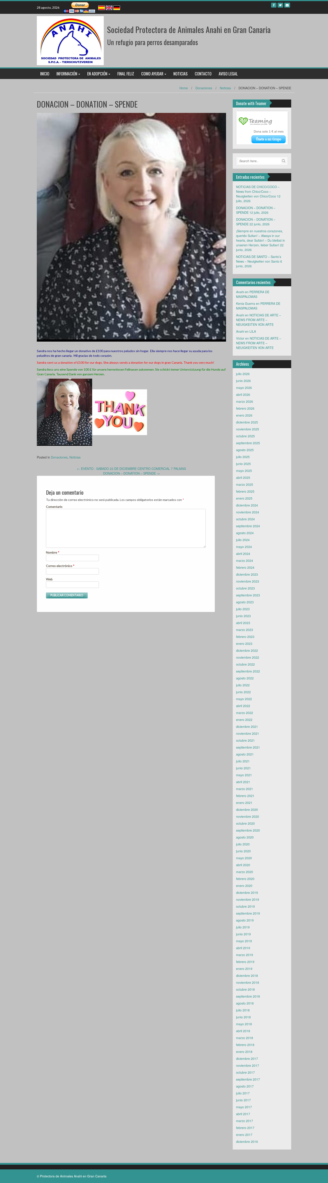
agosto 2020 (245, 837)
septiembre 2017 (248, 1079)
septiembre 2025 (248, 443)
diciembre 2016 (247, 1141)
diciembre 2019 (247, 892)
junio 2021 (243, 768)
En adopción (97, 74)
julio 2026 (243, 374)
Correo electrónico (60, 566)
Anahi (52, 344)
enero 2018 (244, 1051)
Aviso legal (228, 74)
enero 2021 (244, 802)
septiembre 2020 (248, 830)
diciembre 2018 (247, 975)
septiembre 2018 (248, 996)
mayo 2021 (244, 775)
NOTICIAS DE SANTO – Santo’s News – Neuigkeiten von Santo (258, 259)
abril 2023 (243, 623)
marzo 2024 (244, 560)
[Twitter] (280, 5)
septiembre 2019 (248, 913)
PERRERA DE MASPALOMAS (252, 294)
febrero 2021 (245, 795)
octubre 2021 (245, 740)
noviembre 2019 (247, 899)
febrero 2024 (245, 567)
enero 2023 (244, 643)
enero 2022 (244, 719)
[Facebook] (273, 5)
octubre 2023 (245, 588)
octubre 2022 (245, 664)
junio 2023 (243, 616)
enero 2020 (244, 885)
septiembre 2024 (248, 526)
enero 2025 (244, 498)
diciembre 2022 (247, 650)
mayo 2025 (244, 470)
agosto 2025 (245, 450)
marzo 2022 (244, 712)
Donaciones (203, 88)
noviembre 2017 (247, 1065)
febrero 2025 (245, 491)
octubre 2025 (245, 436)
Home (183, 88)
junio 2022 (243, 692)
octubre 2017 (245, 1072)
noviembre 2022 (247, 657)
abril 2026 (243, 394)
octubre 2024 (245, 519)
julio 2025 (243, 457)
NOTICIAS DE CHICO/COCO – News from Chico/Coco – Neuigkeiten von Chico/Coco (258, 191)
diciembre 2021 (247, 726)
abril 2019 (243, 948)
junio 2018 (243, 1017)
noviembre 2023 (247, 581)
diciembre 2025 (247, 422)
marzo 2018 (244, 1038)
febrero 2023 (245, 636)
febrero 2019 (245, 961)
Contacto (203, 74)
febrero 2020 (245, 878)
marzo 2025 (244, 484)
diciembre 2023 (247, 574)
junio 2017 (243, 1100)
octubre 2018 (245, 989)
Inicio (44, 74)
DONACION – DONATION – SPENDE (131, 473)
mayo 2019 (244, 941)
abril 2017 (243, 1114)
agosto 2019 (245, 920)
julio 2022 (243, 685)
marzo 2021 (244, 789)
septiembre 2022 (248, 671)
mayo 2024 (244, 546)
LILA (252, 331)
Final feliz (125, 74)
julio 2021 (243, 761)
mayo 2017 (244, 1107)
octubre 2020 (245, 823)
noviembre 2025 (247, 429)
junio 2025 (243, 463)
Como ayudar (152, 74)
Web (49, 579)
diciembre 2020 (247, 809)
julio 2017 (243, 1093)
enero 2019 (244, 968)
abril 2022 (243, 706)
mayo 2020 (244, 858)
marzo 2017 (244, 1121)
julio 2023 (243, 609)
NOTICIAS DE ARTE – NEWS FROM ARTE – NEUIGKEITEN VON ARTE (258, 320)
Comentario (54, 506)
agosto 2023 (245, 602)
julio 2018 (243, 1010)
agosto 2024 (245, 533)
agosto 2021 (245, 754)
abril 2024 (243, 553)
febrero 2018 (245, 1044)
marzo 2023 (244, 629)
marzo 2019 (244, 955)
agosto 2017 (245, 1086)
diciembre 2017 (247, 1058)
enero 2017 (244, 1134)
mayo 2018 (244, 1024)
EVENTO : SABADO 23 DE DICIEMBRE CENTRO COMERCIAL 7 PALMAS (131, 468)
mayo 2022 (244, 699)
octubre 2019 (245, 906)
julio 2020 (243, 844)
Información (66, 74)
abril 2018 (243, 1031)
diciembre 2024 (247, 505)
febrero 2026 (245, 408)
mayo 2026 (244, 387)
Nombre (52, 552)
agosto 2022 (245, 678)
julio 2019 (243, 927)
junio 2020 (243, 851)
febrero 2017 (245, 1127)
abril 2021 (243, 782)
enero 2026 (244, 415)
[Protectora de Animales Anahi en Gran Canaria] (70, 40)
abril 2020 (243, 865)
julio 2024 (243, 540)
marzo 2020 (244, 872)
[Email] (287, 5)
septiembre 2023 (248, 595)
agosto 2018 (245, 1003)
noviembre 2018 (247, 982)
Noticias (180, 74)
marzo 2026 (244, 401)
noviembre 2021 (247, 733)
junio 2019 (243, 934)
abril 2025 (243, 477)
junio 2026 (243, 380)
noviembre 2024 (247, 512)
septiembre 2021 (248, 747)
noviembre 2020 (247, 816)
